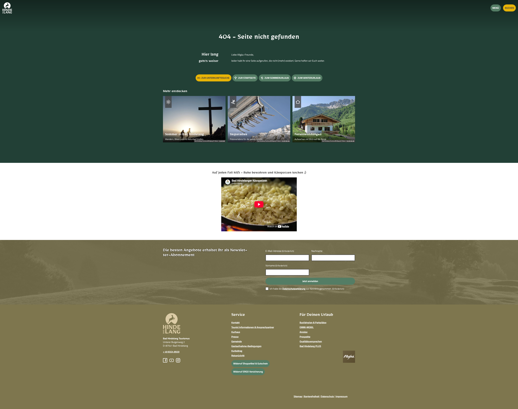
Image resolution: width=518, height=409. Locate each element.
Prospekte (305, 336)
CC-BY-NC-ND (286, 141)
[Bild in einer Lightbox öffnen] (349, 357)
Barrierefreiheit (311, 396)
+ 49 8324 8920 (171, 352)
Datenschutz (327, 396)
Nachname (316, 251)
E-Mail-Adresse (279, 251)
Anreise (303, 332)
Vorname (276, 265)
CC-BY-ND (222, 141)
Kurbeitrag (236, 351)
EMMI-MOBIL (307, 327)
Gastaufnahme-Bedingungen (246, 346)
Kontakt (235, 322)
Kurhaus (235, 332)
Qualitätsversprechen (311, 341)
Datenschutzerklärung (294, 288)
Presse (234, 336)
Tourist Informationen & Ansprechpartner (252, 327)
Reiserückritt (237, 355)
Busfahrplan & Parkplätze (313, 322)
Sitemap (298, 396)
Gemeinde (236, 341)
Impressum (341, 396)
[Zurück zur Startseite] (7, 8)
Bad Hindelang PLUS (310, 346)
